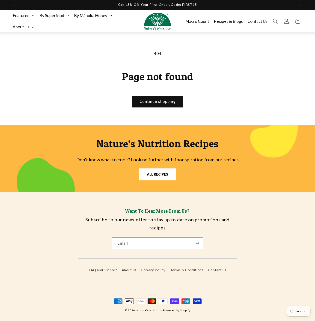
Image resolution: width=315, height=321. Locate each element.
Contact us (217, 270)
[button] (23, 15)
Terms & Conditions (187, 270)
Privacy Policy (153, 270)
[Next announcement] (301, 5)
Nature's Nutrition (149, 310)
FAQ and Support (103, 270)
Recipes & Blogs (228, 21)
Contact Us (257, 21)
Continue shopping (158, 101)
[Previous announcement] (14, 5)
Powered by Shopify (176, 310)
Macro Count (197, 21)
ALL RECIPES (157, 174)
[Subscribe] (197, 243)
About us (129, 270)
